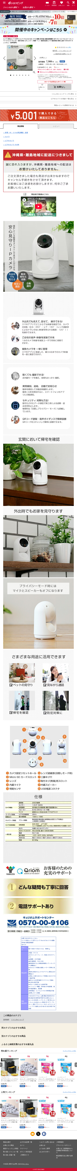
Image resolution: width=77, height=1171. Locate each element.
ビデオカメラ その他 (58, 11)
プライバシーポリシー (63, 1145)
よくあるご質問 (44, 1148)
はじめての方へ (44, 1152)
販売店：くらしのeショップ (62, 51)
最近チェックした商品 (10, 1148)
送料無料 (6, 1019)
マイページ (24, 1148)
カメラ (37, 11)
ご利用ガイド (24, 1155)
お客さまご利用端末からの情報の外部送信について (64, 1150)
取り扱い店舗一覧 (9, 1155)
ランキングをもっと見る (69, 1051)
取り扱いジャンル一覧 (10, 1152)
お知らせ (42, 1145)
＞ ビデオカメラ (8, 140)
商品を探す (7, 1142)
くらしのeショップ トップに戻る (63, 94)
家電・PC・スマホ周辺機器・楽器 (22, 11)
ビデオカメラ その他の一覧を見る (62, 99)
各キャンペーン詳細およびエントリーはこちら (53, 72)
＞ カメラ (6, 136)
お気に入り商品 (8, 1145)
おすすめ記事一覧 (26, 1142)
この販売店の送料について (62, 54)
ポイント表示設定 (26, 1152)
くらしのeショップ (17, 1019)
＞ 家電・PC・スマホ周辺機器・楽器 (15, 132)
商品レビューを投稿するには (64, 105)
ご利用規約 (60, 1142)
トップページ (5, 11)
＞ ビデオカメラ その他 (11, 144)
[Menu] (4, 2)
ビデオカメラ (45, 11)
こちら (26, 1164)
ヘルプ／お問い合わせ (46, 1142)
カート (22, 1145)
